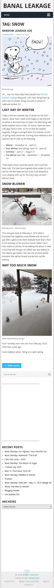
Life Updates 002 (12, 494)
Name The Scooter (29, 581)
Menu (7, 15)
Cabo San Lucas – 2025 (15, 459)
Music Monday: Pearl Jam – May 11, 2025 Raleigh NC (28, 483)
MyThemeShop (31, 578)
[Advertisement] (27, 411)
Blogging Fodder (12, 490)
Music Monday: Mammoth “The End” (21, 455)
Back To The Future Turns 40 (18, 471)
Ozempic (8, 479)
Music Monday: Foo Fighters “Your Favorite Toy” (26, 451)
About (46, 581)
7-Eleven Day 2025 (13, 467)
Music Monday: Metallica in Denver (20, 475)
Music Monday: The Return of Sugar (21, 463)
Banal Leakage (27, 5)
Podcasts (9, 581)
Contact (28, 585)
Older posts (13, 365)
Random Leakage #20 (17, 30)
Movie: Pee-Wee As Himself (17, 486)
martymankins (8, 35)
